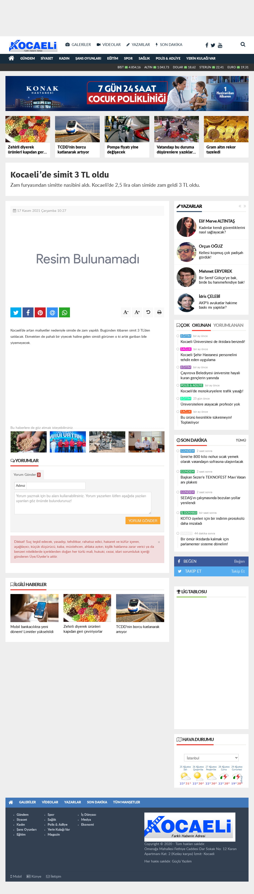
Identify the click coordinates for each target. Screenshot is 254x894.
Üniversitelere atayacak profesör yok (210, 404)
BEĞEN (190, 561)
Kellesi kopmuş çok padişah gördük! (221, 255)
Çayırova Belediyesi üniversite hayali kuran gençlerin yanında (210, 375)
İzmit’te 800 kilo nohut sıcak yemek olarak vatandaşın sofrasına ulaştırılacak (212, 459)
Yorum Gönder (27, 475)
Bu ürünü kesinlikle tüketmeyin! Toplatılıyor (206, 420)
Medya (86, 819)
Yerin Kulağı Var (201, 58)
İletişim (55, 876)
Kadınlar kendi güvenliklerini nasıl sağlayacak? (222, 230)
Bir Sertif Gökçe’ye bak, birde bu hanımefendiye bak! (222, 280)
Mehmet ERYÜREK (215, 271)
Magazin (54, 834)
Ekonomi (87, 824)
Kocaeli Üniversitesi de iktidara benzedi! (213, 342)
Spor (128, 58)
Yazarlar (191, 206)
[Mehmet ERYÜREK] (186, 277)
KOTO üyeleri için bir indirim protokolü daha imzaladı (212, 521)
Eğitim (112, 58)
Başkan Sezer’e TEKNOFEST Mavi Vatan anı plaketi (213, 480)
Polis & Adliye (168, 58)
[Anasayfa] (11, 59)
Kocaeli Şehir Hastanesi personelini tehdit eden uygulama (209, 357)
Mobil (17, 876)
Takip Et (238, 571)
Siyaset (47, 58)
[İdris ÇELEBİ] (186, 302)
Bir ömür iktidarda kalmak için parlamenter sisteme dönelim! (205, 541)
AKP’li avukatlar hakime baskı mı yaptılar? (218, 305)
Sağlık (144, 58)
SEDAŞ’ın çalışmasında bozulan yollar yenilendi (210, 500)
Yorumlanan (228, 325)
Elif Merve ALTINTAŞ (217, 221)
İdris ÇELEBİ (209, 296)
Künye (36, 876)
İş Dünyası (189, 512)
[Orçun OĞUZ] (186, 252)
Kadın (64, 58)
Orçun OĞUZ (211, 246)
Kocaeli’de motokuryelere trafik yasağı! (212, 391)
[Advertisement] (127, 17)
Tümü (241, 440)
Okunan (201, 325)
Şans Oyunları (88, 58)
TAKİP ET (192, 571)
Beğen (239, 561)
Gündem (27, 58)
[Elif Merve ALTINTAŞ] (186, 227)
